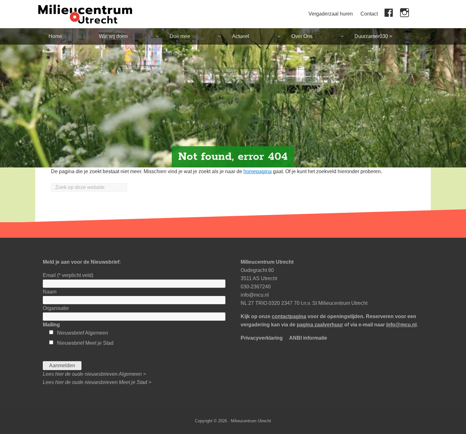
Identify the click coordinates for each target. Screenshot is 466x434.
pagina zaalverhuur (320, 324)
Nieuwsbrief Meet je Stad (85, 343)
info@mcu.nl (255, 295)
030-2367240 (256, 286)
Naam (49, 291)
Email (68, 275)
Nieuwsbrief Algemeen (82, 333)
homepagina (257, 171)
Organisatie (56, 308)
